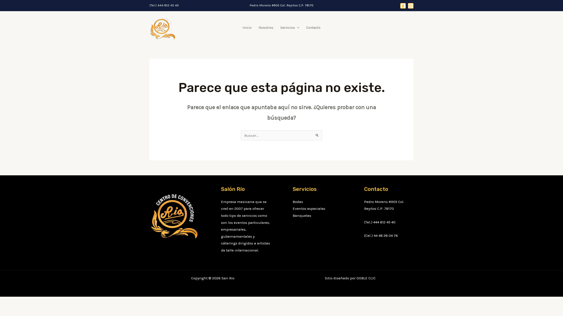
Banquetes (302, 215)
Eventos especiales (309, 208)
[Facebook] (403, 6)
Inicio (247, 27)
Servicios (287, 27)
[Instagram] (410, 6)
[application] (297, 27)
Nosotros (266, 27)
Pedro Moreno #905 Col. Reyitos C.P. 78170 (281, 5)
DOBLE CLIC (366, 278)
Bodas (298, 201)
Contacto (313, 27)
